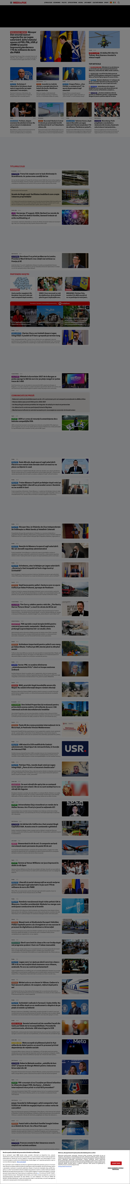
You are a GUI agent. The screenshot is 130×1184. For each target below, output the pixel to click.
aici (38, 1173)
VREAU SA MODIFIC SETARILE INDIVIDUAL (115, 1168)
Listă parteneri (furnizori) (65, 1166)
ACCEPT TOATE (116, 1163)
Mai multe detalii (21, 1162)
